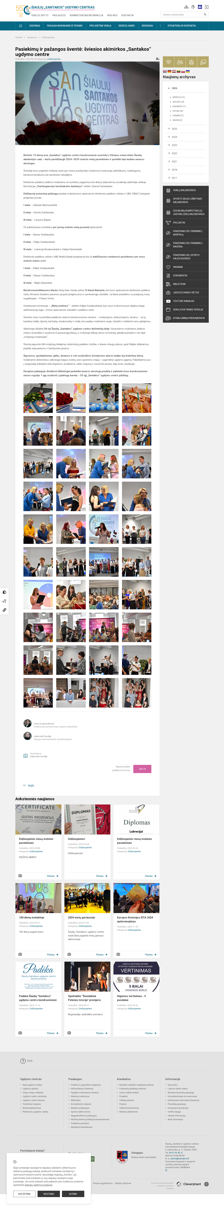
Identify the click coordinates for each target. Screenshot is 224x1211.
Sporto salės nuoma (80, 1111)
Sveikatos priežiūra (80, 1123)
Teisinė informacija (176, 1115)
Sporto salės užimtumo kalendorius (187, 200)
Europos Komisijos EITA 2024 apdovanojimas (135, 919)
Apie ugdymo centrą (32, 1085)
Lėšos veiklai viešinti (129, 1092)
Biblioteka (179, 284)
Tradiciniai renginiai (32, 1104)
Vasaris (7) (178, 115)
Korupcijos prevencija (178, 1108)
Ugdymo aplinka (30, 1088)
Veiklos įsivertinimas (129, 1108)
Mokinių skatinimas (128, 1111)
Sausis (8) (177, 120)
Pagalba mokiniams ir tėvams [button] (64, 25)
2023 (174, 145)
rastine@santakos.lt (179, 1158)
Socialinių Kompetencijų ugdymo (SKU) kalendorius (188, 212)
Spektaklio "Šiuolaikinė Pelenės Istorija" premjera (84, 998)
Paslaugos (59, 15)
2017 (174, 178)
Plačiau (51, 876)
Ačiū (142, 768)
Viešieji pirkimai (126, 1100)
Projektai (179, 222)
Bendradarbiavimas (32, 1108)
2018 (174, 169)
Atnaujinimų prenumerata (189, 318)
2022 (174, 153)
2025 (174, 129)
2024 (174, 137)
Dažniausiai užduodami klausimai (183, 1100)
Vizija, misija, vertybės (33, 1092)
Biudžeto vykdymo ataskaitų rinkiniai (136, 1085)
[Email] (91, 1159)
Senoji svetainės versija (188, 309)
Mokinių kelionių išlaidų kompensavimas (90, 1119)
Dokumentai (180, 275)
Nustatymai (24, 1194)
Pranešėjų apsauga (177, 1104)
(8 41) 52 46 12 (176, 1152)
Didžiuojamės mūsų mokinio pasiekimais (36, 840)
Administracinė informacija (86, 15)
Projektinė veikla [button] (100, 25)
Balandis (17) (179, 106)
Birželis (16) (179, 97)
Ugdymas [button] (34, 25)
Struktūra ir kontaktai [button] (182, 25)
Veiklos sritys (40, 15)
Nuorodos (172, 1085)
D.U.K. (30, 1060)
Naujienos (32, 37)
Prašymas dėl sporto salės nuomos (186, 257)
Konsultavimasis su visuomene (182, 1096)
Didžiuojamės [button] (126, 25)
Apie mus (112, 15)
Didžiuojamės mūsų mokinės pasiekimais (134, 840)
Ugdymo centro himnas (34, 1100)
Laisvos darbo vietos (186, 292)
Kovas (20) (178, 111)
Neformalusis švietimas (82, 1088)
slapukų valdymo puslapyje (38, 1185)
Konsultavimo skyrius (81, 1104)
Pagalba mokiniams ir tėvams (85, 1092)
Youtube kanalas (183, 301)
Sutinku (73, 1194)
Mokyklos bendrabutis (81, 1127)
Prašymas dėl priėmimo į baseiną (188, 245)
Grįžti (31, 785)
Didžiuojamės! (76, 839)
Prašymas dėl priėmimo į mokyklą (188, 233)
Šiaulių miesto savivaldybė (143, 1157)
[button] (186, 7)
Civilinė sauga (174, 1111)
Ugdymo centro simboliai (35, 1096)
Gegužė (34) (178, 102)
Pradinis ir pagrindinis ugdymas (86, 1085)
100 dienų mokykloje (31, 917)
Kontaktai (128, 15)
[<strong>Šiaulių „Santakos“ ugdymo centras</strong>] (23, 10)
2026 (174, 88)
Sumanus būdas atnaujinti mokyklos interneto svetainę (162, 1186)
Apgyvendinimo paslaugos (84, 1115)
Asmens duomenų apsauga (181, 1092)
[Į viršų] (206, 1184)
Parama (178, 267)
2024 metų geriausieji (81, 917)
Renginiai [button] (147, 25)
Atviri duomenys (175, 1119)
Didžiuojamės (47, 37)
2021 (174, 161)
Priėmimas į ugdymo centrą (35, 1111)
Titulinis (19, 37)
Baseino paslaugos (80, 1108)
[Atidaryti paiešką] (205, 14)
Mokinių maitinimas (80, 1096)
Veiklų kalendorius (184, 190)
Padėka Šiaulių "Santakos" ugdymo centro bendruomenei (38, 998)
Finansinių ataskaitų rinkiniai (132, 1088)
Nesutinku (49, 1194)
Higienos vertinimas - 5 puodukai (131, 998)
